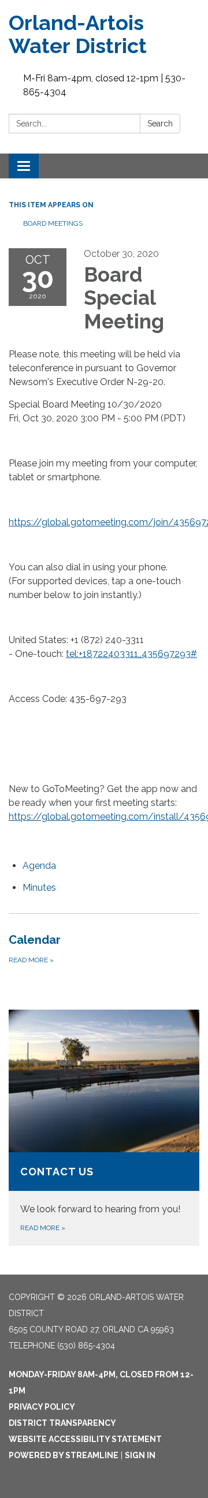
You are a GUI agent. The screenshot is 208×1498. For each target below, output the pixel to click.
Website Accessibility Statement (85, 1439)
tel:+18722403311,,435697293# (131, 653)
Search (160, 123)
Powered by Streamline (63, 1455)
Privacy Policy (42, 1406)
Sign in (140, 1455)
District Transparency (62, 1423)
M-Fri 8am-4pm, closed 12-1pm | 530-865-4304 (104, 85)
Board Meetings (53, 223)
